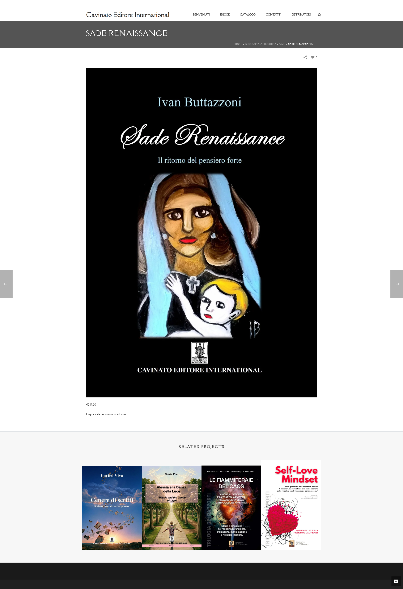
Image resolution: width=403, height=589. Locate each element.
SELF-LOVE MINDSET (291, 539)
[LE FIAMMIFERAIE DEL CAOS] (231, 486)
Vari (282, 44)
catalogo (247, 14)
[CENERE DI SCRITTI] (112, 487)
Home (238, 44)
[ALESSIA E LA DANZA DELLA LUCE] (172, 487)
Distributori (301, 14)
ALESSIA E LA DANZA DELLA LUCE (171, 539)
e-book (225, 14)
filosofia (269, 44)
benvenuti (201, 14)
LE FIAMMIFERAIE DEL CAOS (231, 539)
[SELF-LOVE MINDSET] (291, 481)
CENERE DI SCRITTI (111, 539)
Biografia (252, 44)
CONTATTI (273, 14)
